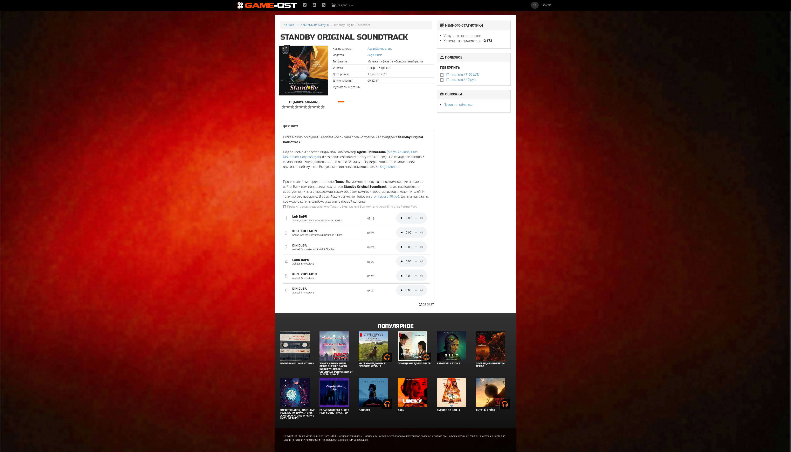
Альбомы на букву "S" (315, 25)
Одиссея (364, 410)
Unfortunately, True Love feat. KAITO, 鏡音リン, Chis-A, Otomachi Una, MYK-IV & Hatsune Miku (297, 414)
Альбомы (289, 25)
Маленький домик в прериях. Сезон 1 (372, 365)
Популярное (395, 326)
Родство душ (310, 157)
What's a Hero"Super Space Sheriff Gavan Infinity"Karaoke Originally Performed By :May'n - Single (336, 369)
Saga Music (374, 55)
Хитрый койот (485, 410)
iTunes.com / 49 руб (461, 80)
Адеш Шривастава (379, 48)
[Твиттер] (305, 5)
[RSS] (314, 5)
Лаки (401, 410)
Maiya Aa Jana (399, 152)
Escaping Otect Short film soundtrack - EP (334, 411)
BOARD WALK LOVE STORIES (297, 363)
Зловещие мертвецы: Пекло (490, 365)
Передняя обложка (458, 105)
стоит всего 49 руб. (385, 196)
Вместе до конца (448, 410)
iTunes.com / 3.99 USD (462, 75)
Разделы (343, 5)
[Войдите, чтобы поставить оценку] (284, 107)
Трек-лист (290, 126)
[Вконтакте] (324, 5)
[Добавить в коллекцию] (286, 49)
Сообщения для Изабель (414, 363)
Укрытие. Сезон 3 (448, 363)
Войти (546, 5)
